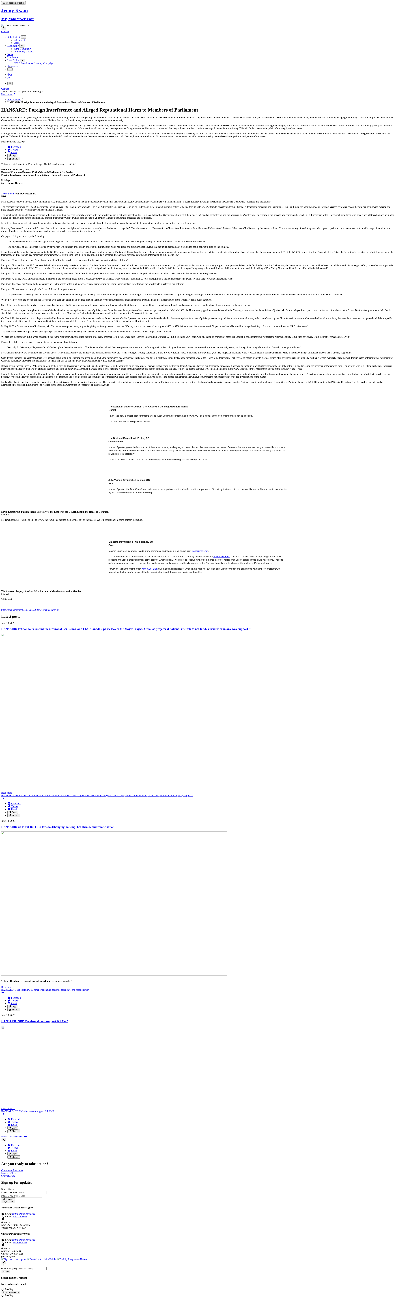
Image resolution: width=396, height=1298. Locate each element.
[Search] (3, 28)
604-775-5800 (20, 1216)
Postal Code (7, 1195)
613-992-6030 (20, 1242)
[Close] (3, 1139)
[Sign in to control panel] (14, 1259)
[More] (23, 37)
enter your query (9, 1268)
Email (9, 1192)
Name (4, 1189)
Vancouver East (200, 550)
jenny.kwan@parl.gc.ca (23, 1213)
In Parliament (14, 99)
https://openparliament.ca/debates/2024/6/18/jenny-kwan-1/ (30, 610)
